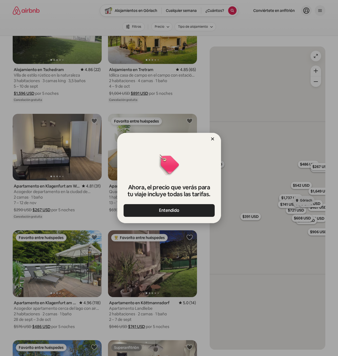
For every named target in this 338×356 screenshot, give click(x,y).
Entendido (169, 210)
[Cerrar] (212, 139)
